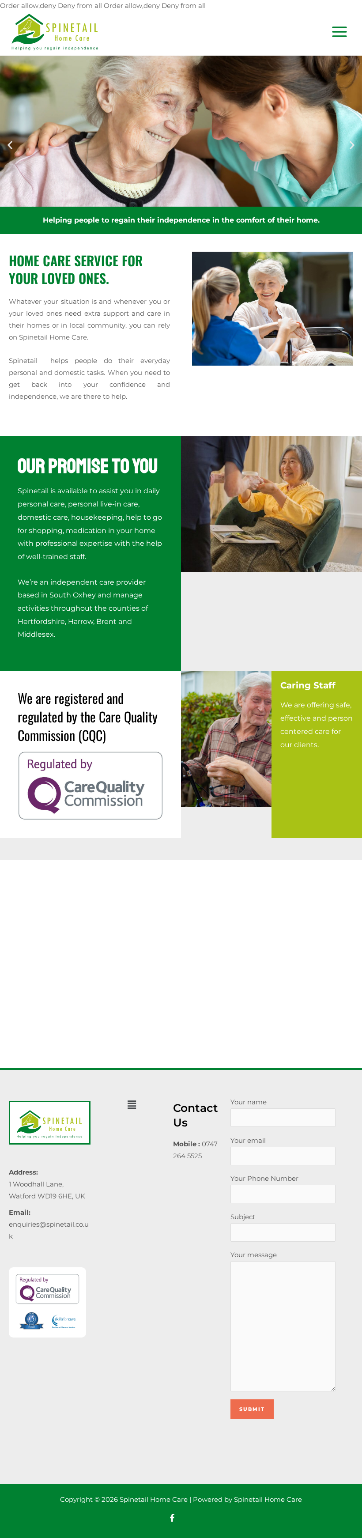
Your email (248, 1141)
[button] (9, 144)
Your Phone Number (264, 1179)
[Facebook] (172, 1518)
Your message (253, 1255)
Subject (242, 1217)
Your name (248, 1102)
